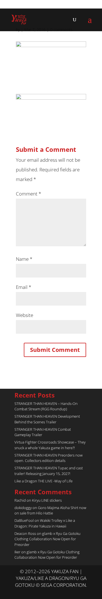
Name (24, 259)
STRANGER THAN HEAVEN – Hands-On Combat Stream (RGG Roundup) (46, 406)
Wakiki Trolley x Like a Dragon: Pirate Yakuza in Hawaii (44, 523)
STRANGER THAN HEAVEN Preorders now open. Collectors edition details (48, 458)
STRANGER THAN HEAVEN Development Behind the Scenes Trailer (47, 419)
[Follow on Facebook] (56, 592)
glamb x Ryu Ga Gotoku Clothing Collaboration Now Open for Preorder (47, 539)
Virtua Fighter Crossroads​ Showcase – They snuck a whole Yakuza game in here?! (50, 445)
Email (23, 287)
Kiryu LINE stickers (47, 500)
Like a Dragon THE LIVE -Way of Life (43, 481)
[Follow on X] (45, 592)
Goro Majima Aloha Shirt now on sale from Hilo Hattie (50, 510)
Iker (17, 551)
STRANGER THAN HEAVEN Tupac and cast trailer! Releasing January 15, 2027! (48, 470)
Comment (28, 193)
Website (24, 315)
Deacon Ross (25, 533)
